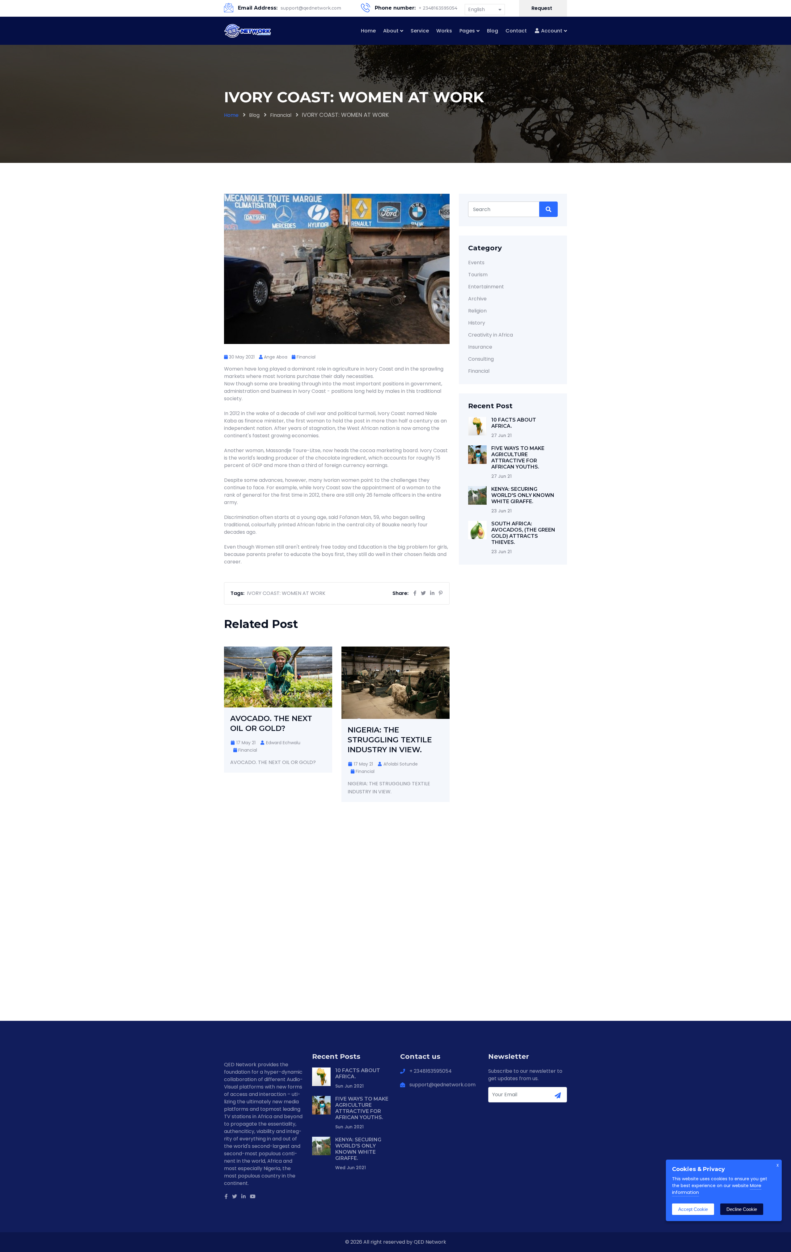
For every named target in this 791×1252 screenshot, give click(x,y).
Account (551, 30)
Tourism (478, 274)
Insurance (480, 346)
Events (476, 262)
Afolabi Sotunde (400, 764)
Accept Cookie (693, 1209)
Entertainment (486, 286)
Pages (467, 30)
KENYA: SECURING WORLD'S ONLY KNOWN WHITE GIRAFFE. (522, 495)
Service (420, 30)
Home (368, 30)
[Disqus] (337, 910)
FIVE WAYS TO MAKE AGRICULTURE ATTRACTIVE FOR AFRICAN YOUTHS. (517, 457)
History (476, 322)
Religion (477, 310)
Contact (516, 30)
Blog (492, 30)
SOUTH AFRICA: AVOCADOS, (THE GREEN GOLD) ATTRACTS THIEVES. (523, 533)
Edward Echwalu (282, 743)
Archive (477, 298)
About (391, 30)
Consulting (481, 359)
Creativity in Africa (490, 334)
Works (444, 30)
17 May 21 (245, 743)
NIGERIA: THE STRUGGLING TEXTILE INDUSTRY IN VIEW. (390, 739)
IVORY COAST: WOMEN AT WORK (286, 593)
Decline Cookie (741, 1209)
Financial (280, 115)
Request (542, 8)
